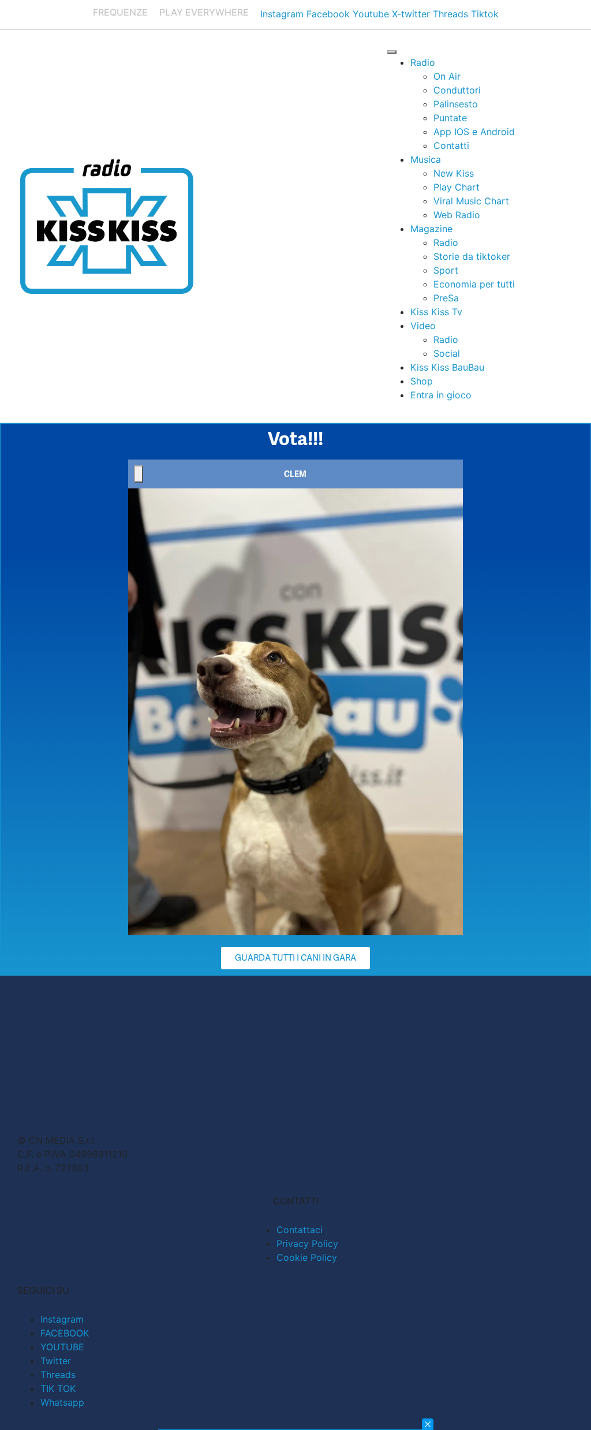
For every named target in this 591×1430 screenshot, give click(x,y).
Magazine (431, 228)
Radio (422, 62)
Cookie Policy (306, 1257)
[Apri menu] (392, 52)
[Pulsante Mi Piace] (138, 474)
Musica (425, 159)
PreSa (446, 298)
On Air (447, 76)
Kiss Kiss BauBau (447, 367)
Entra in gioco (441, 395)
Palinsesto (455, 104)
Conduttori (457, 90)
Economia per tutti (474, 284)
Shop (421, 381)
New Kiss (453, 173)
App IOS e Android (474, 131)
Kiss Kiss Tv (436, 312)
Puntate (450, 118)
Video (423, 325)
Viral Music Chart (471, 201)
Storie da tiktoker (471, 256)
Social (446, 353)
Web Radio (456, 215)
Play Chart (456, 187)
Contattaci (299, 1229)
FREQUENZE (120, 12)
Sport (445, 270)
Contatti (451, 145)
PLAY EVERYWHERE (204, 12)
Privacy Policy (307, 1243)
